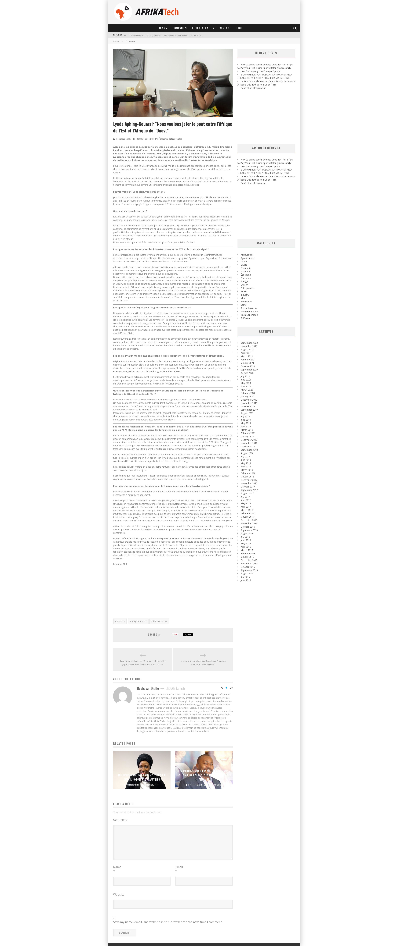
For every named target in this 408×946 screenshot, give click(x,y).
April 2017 (246, 506)
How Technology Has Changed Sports (260, 71)
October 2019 (248, 406)
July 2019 (245, 416)
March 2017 (247, 510)
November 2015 (249, 563)
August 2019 (247, 413)
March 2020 (247, 389)
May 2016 (246, 543)
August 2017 (247, 493)
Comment (120, 820)
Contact (225, 28)
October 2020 (248, 366)
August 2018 (247, 453)
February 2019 (248, 433)
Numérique (246, 301)
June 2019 (246, 419)
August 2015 (247, 573)
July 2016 (245, 536)
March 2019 (247, 429)
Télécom (245, 318)
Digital (244, 261)
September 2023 (249, 342)
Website (118, 894)
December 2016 (249, 520)
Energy (244, 284)
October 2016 (248, 526)
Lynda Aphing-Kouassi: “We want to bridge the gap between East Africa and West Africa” (143, 662)
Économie (163, 138)
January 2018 (247, 476)
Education (246, 278)
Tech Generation (203, 28)
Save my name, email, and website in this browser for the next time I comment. (167, 922)
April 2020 (246, 386)
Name (117, 869)
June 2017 (246, 499)
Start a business (249, 308)
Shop (239, 28)
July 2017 (245, 496)
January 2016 (247, 556)
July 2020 (245, 376)
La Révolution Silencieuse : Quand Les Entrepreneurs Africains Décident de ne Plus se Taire (172, 35)
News (161, 28)
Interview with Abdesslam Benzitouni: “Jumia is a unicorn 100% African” (203, 662)
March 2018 (247, 469)
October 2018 (248, 446)
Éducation (246, 274)
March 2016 (247, 550)
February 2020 (248, 393)
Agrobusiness (248, 258)
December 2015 (249, 560)
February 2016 (248, 553)
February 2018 (248, 473)
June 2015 (246, 580)
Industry (245, 294)
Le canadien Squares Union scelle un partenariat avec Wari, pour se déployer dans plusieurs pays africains (204, 775)
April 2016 (246, 546)
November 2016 (249, 523)
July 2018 (245, 456)
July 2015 (245, 576)
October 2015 (248, 566)
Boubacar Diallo (123, 138)
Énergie (244, 281)
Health (244, 291)
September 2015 (249, 570)
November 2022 (249, 346)
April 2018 (246, 466)
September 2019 (249, 409)
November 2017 (249, 483)
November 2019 (249, 403)
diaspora (120, 621)
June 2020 (246, 379)
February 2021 (248, 359)
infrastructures (159, 621)
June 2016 (246, 540)
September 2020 (249, 369)
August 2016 (247, 533)
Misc (243, 298)
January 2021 (247, 362)
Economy (245, 271)
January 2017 (247, 516)
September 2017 (249, 489)
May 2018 (246, 463)
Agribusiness (247, 254)
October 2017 (248, 486)
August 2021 (247, 349)
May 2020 (246, 382)
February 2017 (248, 513)
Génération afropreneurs (253, 87)
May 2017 (246, 503)
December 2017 (249, 479)
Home (116, 41)
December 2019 (249, 399)
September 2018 (249, 449)
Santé (244, 304)
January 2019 (247, 436)
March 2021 (247, 356)
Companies (180, 28)
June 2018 (246, 459)
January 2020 (247, 396)
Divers (244, 264)
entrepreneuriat (138, 621)
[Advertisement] (173, 590)
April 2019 (246, 426)
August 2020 (247, 372)
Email (179, 869)
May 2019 (246, 423)
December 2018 (249, 439)
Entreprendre (175, 138)
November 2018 (249, 443)
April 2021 (246, 352)
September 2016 (249, 530)
